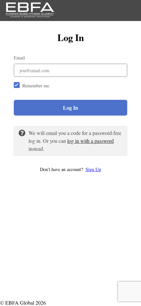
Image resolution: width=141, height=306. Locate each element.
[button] (70, 169)
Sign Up (93, 169)
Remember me (35, 85)
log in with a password (90, 140)
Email (19, 58)
